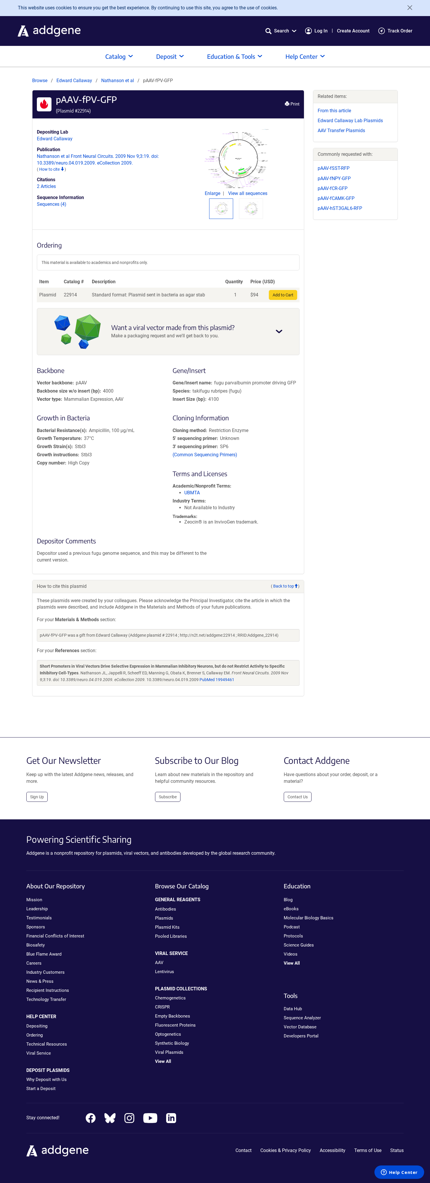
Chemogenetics (170, 998)
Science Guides (299, 945)
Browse (39, 80)
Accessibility (332, 1150)
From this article (334, 110)
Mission (34, 899)
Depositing (36, 1026)
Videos (290, 954)
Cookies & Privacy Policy (285, 1150)
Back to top (283, 586)
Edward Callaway (74, 80)
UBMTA (192, 492)
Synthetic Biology (172, 1043)
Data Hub (293, 1008)
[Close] (407, 7)
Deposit (166, 56)
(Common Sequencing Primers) (205, 454)
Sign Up (37, 797)
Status (397, 1150)
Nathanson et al (118, 80)
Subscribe (168, 797)
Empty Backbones (172, 1016)
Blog (288, 899)
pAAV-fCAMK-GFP (336, 198)
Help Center (301, 56)
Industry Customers (45, 972)
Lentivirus (164, 971)
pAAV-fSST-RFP (334, 168)
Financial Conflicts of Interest (55, 936)
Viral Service (38, 1053)
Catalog (115, 56)
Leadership (37, 908)
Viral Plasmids (169, 1052)
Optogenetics (168, 1034)
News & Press (40, 981)
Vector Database (300, 1027)
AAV (159, 962)
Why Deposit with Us (46, 1079)
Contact (243, 1150)
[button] (280, 31)
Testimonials (39, 918)
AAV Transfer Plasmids (341, 130)
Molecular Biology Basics (308, 918)
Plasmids (164, 918)
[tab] (221, 208)
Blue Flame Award (43, 954)
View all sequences (247, 193)
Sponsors (35, 927)
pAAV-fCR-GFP (333, 188)
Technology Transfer (46, 999)
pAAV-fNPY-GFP (334, 178)
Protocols (293, 936)
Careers (34, 963)
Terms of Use (367, 1150)
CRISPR (162, 1007)
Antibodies (165, 909)
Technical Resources (46, 1044)
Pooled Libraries (171, 936)
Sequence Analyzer (302, 1017)
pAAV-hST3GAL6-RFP (340, 208)
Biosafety (35, 945)
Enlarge (213, 193)
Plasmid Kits (167, 927)
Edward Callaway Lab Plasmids (350, 120)
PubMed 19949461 (216, 679)
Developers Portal (301, 1036)
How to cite (50, 169)
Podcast (292, 927)
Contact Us (298, 797)
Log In (321, 31)
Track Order (400, 31)
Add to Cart (283, 295)
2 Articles (46, 186)
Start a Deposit (41, 1088)
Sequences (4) (51, 204)
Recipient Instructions (47, 990)
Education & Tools (231, 56)
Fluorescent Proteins (175, 1025)
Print (294, 104)
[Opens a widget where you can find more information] (399, 1172)
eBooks (291, 908)
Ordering (34, 1035)
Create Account (353, 31)
